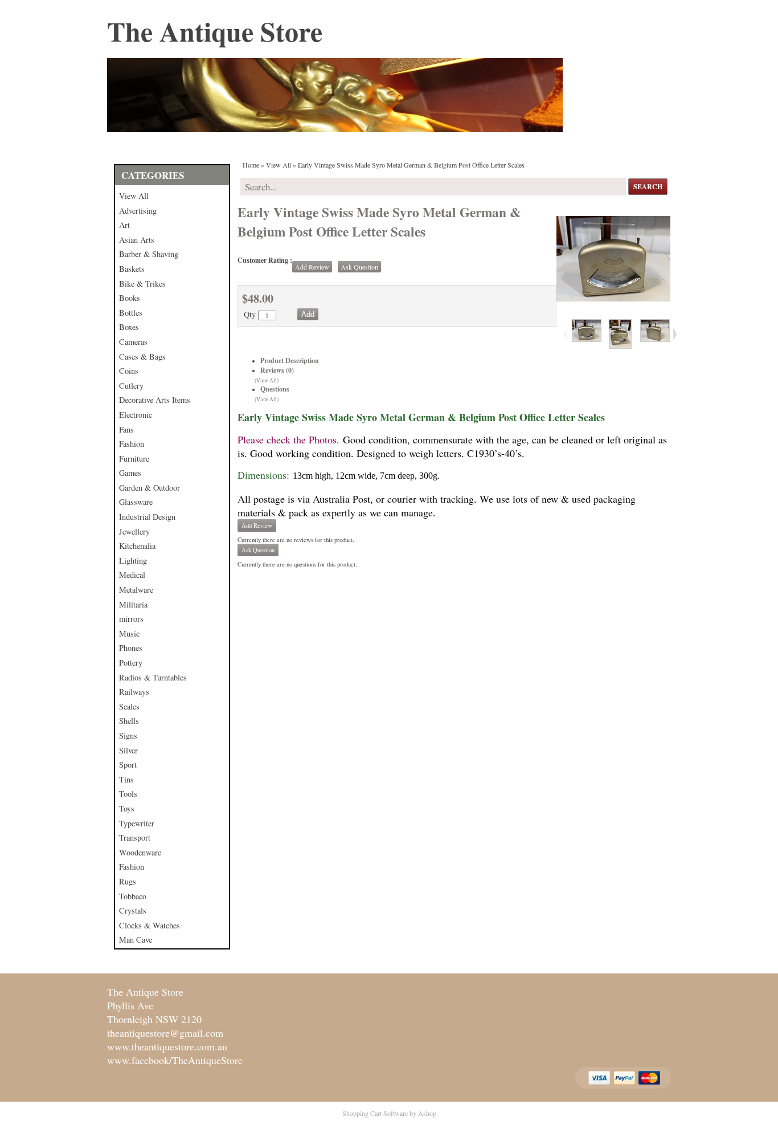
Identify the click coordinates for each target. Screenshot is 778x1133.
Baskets (132, 268)
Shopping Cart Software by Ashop (389, 1113)
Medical (132, 574)
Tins (126, 779)
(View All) (267, 380)
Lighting (133, 560)
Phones (130, 647)
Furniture (134, 458)
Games (130, 472)
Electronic (135, 414)
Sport (128, 764)
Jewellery (134, 531)
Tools (128, 793)
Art (124, 224)
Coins (128, 370)
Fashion (131, 443)
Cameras (133, 341)
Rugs (127, 881)
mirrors (131, 618)
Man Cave (135, 939)
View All (134, 195)
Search (647, 186)
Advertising (138, 210)
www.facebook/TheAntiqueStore (175, 1060)
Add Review (312, 266)
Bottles (130, 312)
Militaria (133, 604)
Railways (134, 691)
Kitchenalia (137, 545)
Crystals (132, 910)
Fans (126, 429)
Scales (129, 706)
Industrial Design (147, 516)
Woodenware (140, 852)
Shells (129, 720)
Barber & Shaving (148, 253)
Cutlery (131, 385)
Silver (128, 750)
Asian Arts (136, 239)
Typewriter (136, 823)
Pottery (130, 662)
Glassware (136, 501)
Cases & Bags (142, 356)
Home (251, 164)
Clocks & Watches (149, 925)
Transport (134, 837)
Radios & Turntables (153, 677)
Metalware (136, 589)
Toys (126, 808)
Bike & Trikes (142, 283)
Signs (128, 735)
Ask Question (359, 266)
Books (129, 297)
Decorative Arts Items (154, 399)
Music (129, 633)
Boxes (129, 326)
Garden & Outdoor (149, 487)
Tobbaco (132, 896)
